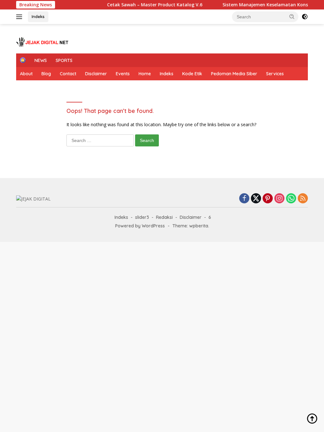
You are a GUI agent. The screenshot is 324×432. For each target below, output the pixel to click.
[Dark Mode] (305, 16)
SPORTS (64, 60)
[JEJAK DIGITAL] (43, 41)
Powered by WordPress (140, 226)
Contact (68, 74)
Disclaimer (96, 74)
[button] (292, 16)
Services (275, 74)
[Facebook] (244, 198)
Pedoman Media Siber (234, 74)
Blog (46, 74)
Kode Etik (192, 74)
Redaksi (164, 217)
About (26, 74)
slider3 (142, 217)
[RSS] (303, 198)
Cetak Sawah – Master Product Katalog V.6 (136, 5)
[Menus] (20, 16)
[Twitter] (256, 198)
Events (123, 74)
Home (145, 74)
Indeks (38, 16)
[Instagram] (279, 198)
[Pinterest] (268, 198)
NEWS (40, 60)
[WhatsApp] (291, 198)
